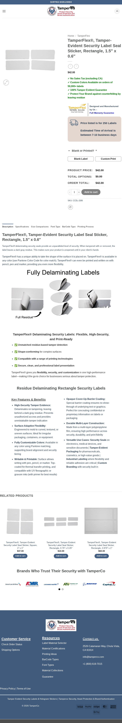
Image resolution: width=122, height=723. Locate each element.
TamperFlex (83, 36)
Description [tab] (7, 227)
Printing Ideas (49, 655)
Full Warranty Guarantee (102, 113)
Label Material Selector (54, 644)
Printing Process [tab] (86, 227)
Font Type (47, 666)
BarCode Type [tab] (68, 227)
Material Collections (52, 671)
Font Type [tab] (55, 227)
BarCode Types (50, 660)
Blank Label (80, 159)
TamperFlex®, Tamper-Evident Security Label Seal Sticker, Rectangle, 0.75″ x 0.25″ (61, 545)
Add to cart (91, 192)
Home (71, 36)
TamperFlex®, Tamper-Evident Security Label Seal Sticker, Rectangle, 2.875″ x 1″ (101, 545)
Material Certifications (53, 649)
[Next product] (70, 66)
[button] (4, 11)
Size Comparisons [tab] (40, 227)
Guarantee (47, 677)
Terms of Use (24, 689)
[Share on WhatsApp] (70, 207)
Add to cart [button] (20, 556)
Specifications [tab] (22, 227)
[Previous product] (76, 66)
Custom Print (108, 159)
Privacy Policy (8, 689)
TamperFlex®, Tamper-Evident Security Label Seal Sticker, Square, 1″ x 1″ (20, 545)
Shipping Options (10, 651)
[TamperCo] (61, 11)
